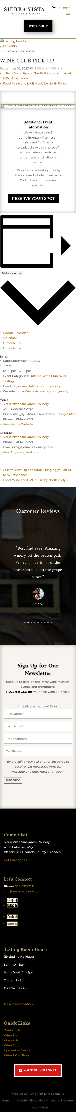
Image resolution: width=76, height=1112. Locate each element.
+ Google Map (65, 414)
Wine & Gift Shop (16, 1055)
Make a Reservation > (19, 1004)
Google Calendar (15, 333)
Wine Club (50, 376)
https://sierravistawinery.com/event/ (42, 391)
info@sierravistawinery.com (24, 891)
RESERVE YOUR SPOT (33, 198)
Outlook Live (12, 348)
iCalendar (10, 338)
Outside (35, 376)
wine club (27, 386)
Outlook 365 (12, 343)
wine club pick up (48, 386)
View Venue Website (18, 424)
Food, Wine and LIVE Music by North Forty (35, 83)
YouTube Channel (40, 1071)
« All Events (8, 46)
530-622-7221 (24, 886)
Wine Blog (11, 1035)
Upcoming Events (17, 1050)
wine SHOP (38, 26)
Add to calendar (12, 273)
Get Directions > (16, 860)
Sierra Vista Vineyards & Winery (26, 404)
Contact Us (12, 1030)
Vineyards (11, 1040)
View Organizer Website (20, 452)
